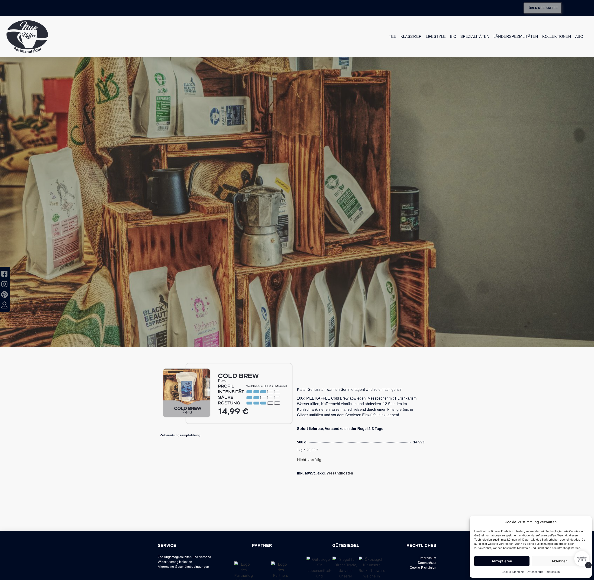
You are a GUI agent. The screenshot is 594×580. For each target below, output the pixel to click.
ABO (579, 36)
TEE (392, 36)
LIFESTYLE (436, 36)
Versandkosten (339, 473)
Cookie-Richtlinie (513, 572)
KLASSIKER (411, 36)
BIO (453, 36)
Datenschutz (535, 572)
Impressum (553, 572)
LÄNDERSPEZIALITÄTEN (516, 36)
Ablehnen (560, 561)
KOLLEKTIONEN (556, 36)
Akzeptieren (502, 561)
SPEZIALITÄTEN (474, 36)
